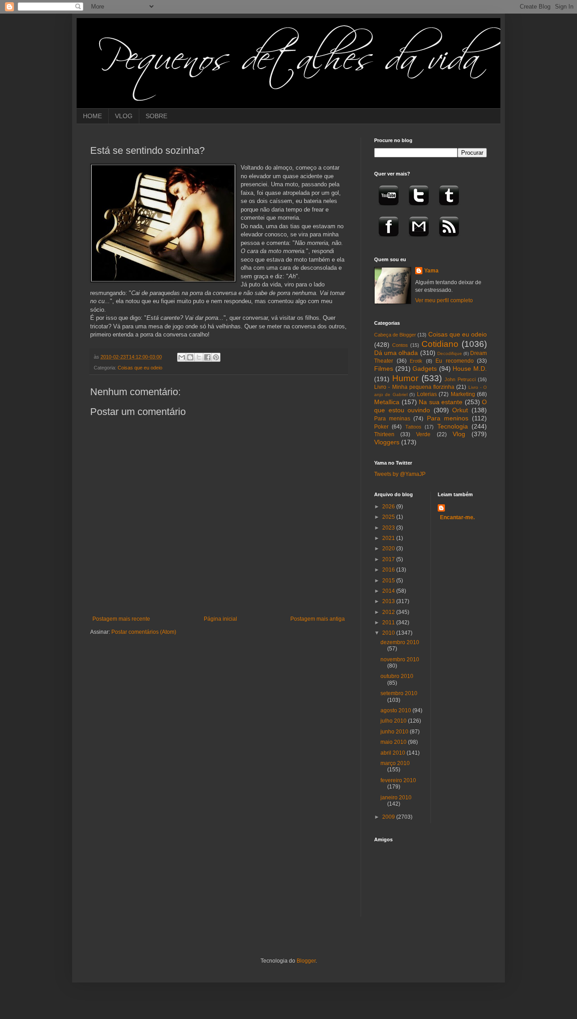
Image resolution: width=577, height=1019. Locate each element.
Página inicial (220, 619)
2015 (389, 580)
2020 (389, 548)
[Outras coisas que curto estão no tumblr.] (449, 208)
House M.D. (470, 368)
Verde (423, 434)
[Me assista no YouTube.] (388, 208)
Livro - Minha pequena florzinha (414, 387)
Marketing (463, 394)
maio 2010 (394, 742)
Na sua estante (441, 402)
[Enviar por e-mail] (181, 357)
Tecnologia (452, 426)
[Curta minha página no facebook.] (388, 239)
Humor (405, 378)
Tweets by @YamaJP (400, 474)
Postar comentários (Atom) (143, 632)
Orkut (460, 410)
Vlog (459, 434)
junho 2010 (395, 732)
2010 (389, 633)
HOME (92, 116)
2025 (389, 517)
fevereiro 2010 (398, 780)
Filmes (383, 368)
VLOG (124, 116)
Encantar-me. (457, 517)
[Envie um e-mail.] (418, 239)
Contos (400, 345)
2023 (389, 528)
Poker (381, 427)
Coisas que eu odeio (140, 367)
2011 (389, 622)
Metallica (386, 402)
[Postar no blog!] (190, 357)
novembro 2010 (399, 659)
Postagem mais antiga (317, 619)
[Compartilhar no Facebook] (207, 357)
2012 (389, 612)
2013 (389, 601)
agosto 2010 (396, 710)
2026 (389, 506)
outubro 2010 (396, 676)
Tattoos (413, 426)
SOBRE (156, 116)
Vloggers (386, 442)
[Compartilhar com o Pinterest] (215, 357)
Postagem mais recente (121, 619)
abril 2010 (393, 753)
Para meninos (447, 418)
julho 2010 (394, 721)
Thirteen (384, 434)
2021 (389, 538)
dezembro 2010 (399, 642)
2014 (389, 591)
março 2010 (395, 763)
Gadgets (424, 368)
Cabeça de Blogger (395, 334)
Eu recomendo (454, 361)
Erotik (416, 361)
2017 (389, 559)
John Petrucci (460, 379)
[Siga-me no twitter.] (418, 208)
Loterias (427, 394)
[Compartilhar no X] (198, 357)
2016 (389, 570)
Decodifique (449, 353)
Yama (431, 270)
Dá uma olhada (396, 352)
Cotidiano (439, 344)
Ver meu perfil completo (444, 300)
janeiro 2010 (396, 797)
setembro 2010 (398, 693)
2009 (389, 817)
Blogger (306, 961)
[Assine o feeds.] (449, 239)
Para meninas (392, 418)
